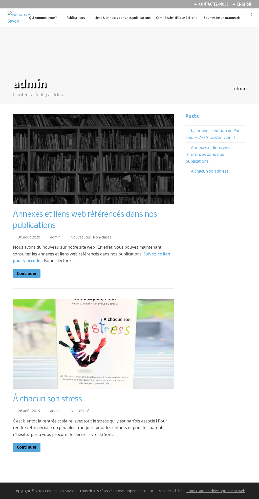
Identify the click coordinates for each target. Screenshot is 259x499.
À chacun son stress (47, 399)
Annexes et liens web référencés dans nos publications (208, 154)
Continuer (27, 274)
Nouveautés (81, 236)
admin (55, 236)
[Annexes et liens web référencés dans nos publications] (93, 200)
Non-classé (102, 236)
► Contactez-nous (211, 4)
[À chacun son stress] (93, 385)
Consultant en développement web (215, 490)
